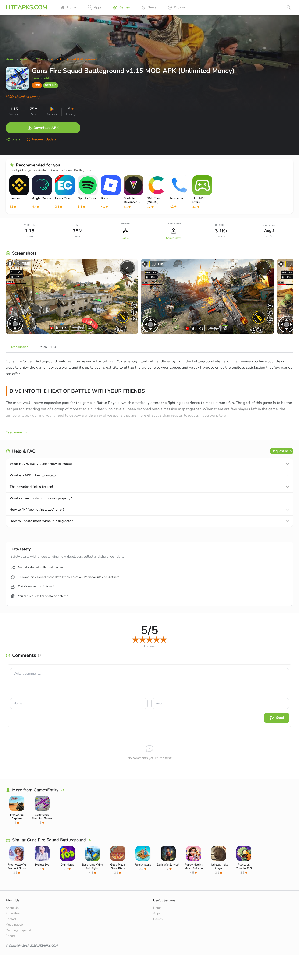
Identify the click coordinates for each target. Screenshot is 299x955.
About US (12, 908)
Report (10, 936)
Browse (180, 7)
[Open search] (288, 7)
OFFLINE (50, 85)
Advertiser (13, 913)
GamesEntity (41, 78)
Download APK (46, 127)
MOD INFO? (48, 347)
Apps (98, 7)
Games (124, 7)
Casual (125, 238)
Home (71, 7)
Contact (11, 919)
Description (19, 347)
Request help (282, 451)
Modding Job (14, 925)
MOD (37, 85)
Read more (14, 432)
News (152, 7)
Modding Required (18, 930)
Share (16, 139)
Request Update (44, 139)
